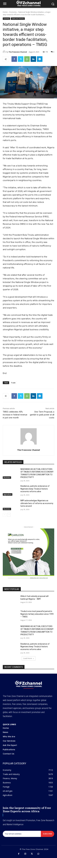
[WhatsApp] (27, 59)
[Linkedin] (33, 59)
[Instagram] (25, 854)
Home (5, 12)
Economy (13, 12)
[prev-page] (4, 515)
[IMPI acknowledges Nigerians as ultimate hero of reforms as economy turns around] (10, 504)
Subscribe (47, 834)
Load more (27, 658)
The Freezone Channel (18, 52)
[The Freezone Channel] (4, 52)
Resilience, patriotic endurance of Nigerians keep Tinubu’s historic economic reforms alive (35, 489)
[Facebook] (14, 59)
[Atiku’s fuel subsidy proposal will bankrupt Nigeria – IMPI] (10, 600)
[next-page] (9, 515)
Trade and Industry (18, 19)
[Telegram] (39, 59)
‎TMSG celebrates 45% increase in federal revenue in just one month (15, 415)
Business (7, 477)
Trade (13, 383)
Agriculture (7, 494)
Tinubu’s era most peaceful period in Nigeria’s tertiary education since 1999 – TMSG (37, 614)
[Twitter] (20, 59)
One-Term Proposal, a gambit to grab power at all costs (42, 415)
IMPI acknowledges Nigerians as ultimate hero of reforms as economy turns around (36, 503)
